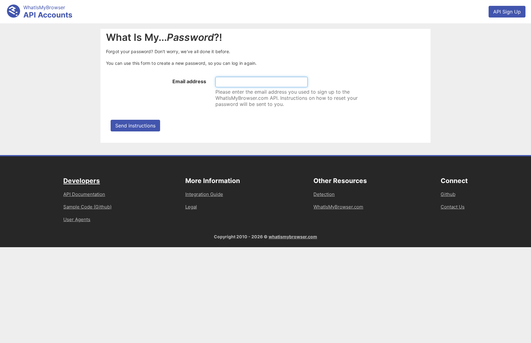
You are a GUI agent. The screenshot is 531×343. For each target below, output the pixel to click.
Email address (189, 81)
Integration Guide (204, 194)
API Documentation (84, 194)
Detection (324, 194)
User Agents (76, 219)
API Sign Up (507, 12)
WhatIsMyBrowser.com (338, 207)
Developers (81, 181)
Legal (191, 207)
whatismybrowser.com (293, 236)
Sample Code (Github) (87, 207)
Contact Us (453, 207)
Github (448, 194)
